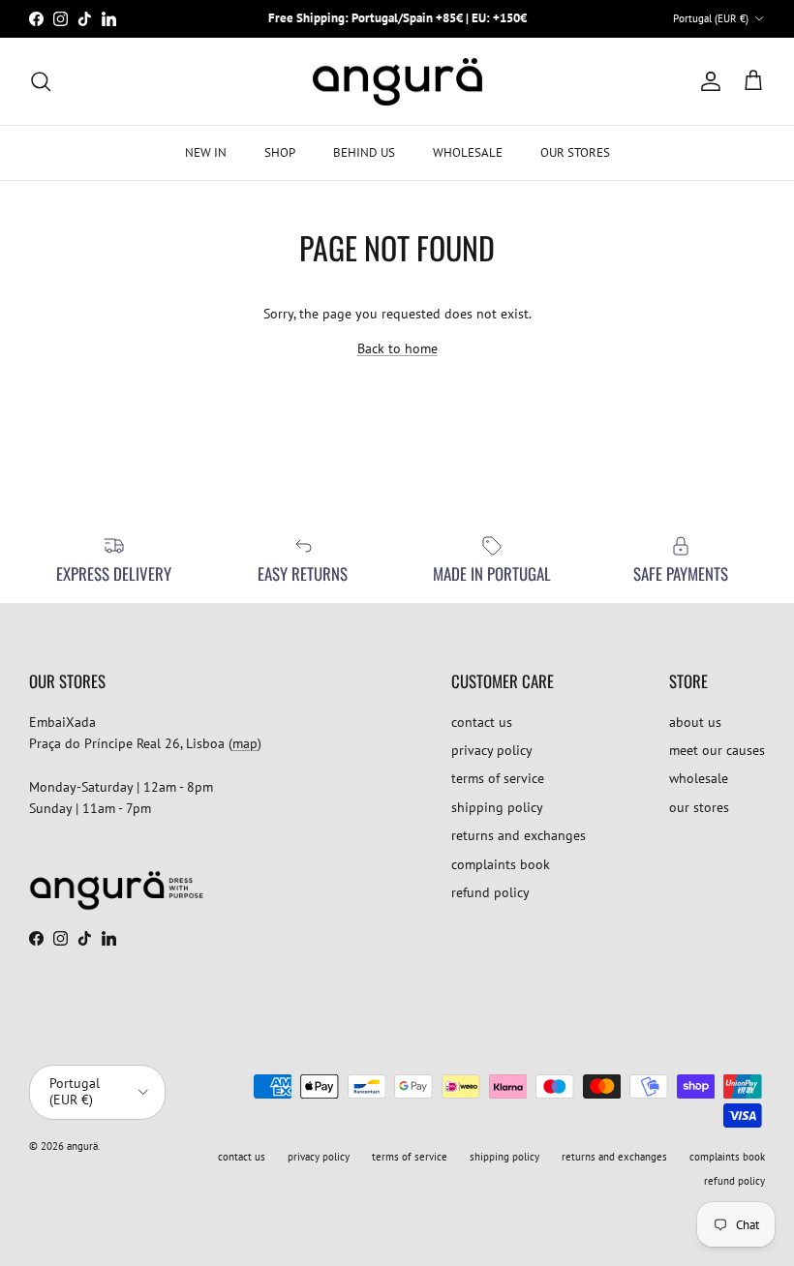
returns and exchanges (518, 835)
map (245, 743)
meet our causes (717, 750)
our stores (699, 807)
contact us (481, 722)
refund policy (490, 892)
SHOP (279, 152)
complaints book (500, 864)
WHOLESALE (468, 152)
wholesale (698, 778)
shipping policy (497, 807)
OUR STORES (575, 152)
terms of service (497, 778)
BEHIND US (364, 152)
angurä (82, 1146)
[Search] (40, 81)
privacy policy (492, 750)
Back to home (397, 348)
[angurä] (397, 81)
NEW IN (206, 152)
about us (695, 722)
